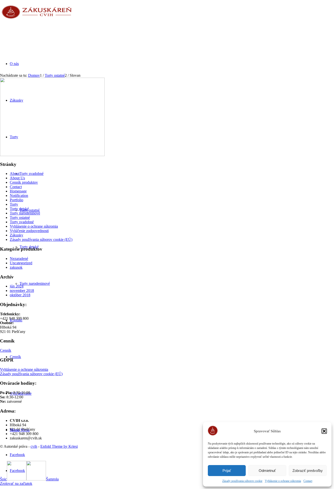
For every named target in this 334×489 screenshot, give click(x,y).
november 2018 (22, 290)
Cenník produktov (24, 182)
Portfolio (16, 200)
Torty (14, 204)
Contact (307, 481)
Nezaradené (19, 258)
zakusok (16, 267)
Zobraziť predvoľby (307, 470)
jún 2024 (16, 286)
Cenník (5, 350)
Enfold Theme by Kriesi (59, 446)
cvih (34, 446)
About (15, 173)
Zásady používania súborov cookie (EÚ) (41, 239)
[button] (324, 431)
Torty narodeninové (25, 213)
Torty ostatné (20, 217)
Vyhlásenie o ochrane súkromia (283, 481)
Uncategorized (21, 263)
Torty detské (19, 209)
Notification (19, 195)
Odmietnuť (267, 470)
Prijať (227, 470)
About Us (17, 178)
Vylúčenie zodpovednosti (29, 231)
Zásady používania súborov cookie (242, 481)
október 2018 (20, 295)
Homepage (18, 191)
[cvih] (36, 23)
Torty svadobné (22, 222)
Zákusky (16, 235)
